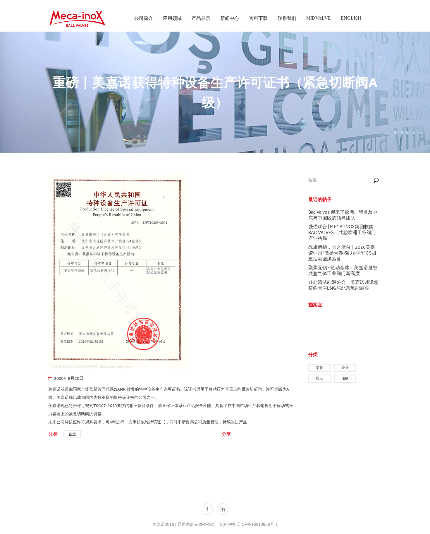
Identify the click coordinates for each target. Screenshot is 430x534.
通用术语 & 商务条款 (196, 524)
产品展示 (201, 18)
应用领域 (172, 18)
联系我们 (287, 18)
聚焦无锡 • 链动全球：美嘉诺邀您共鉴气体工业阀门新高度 (342, 270)
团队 (345, 378)
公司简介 (143, 18)
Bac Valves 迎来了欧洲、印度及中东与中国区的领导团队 (342, 215)
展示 (319, 378)
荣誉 (319, 367)
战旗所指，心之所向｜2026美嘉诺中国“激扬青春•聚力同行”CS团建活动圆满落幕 (342, 253)
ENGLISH (351, 18)
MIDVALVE (318, 18)
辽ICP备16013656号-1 (257, 524)
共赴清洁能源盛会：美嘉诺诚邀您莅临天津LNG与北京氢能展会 (343, 285)
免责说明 (227, 524)
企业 (72, 434)
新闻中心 (229, 18)
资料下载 (258, 18)
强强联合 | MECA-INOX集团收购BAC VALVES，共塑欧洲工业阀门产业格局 (342, 232)
